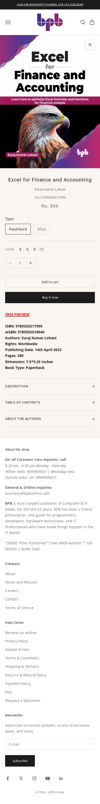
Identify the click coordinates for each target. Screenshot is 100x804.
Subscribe (20, 760)
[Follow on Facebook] (7, 778)
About (10, 573)
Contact (11, 599)
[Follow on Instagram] (34, 778)
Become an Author (21, 632)
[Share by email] (42, 249)
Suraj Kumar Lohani (50, 189)
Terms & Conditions (22, 657)
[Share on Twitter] (27, 249)
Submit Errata (17, 649)
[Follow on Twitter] (21, 778)
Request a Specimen (22, 700)
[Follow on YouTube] (47, 778)
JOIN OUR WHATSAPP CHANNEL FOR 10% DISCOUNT (50, 4)
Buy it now (50, 297)
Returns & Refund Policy (26, 675)
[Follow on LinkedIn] (61, 778)
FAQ (8, 692)
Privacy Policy (16, 641)
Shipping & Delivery (22, 666)
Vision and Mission (21, 582)
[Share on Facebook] (20, 249)
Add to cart (50, 282)
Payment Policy (18, 683)
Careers (11, 590)
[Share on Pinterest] (35, 249)
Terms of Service (19, 607)
